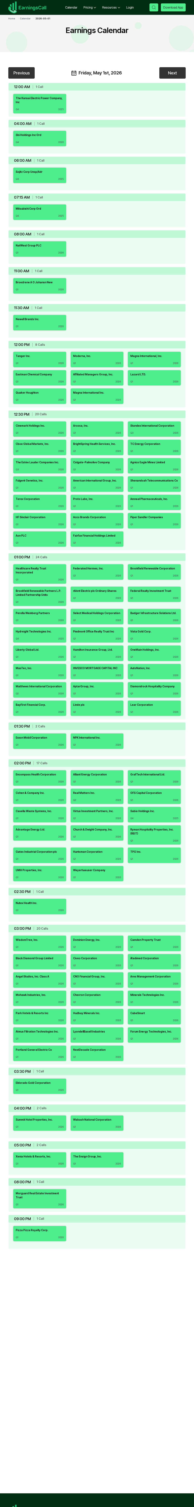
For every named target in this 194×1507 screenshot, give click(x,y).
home (11, 18)
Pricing (88, 7)
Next (172, 72)
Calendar (71, 7)
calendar (25, 18)
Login (130, 7)
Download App (173, 7)
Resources (109, 7)
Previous (21, 72)
